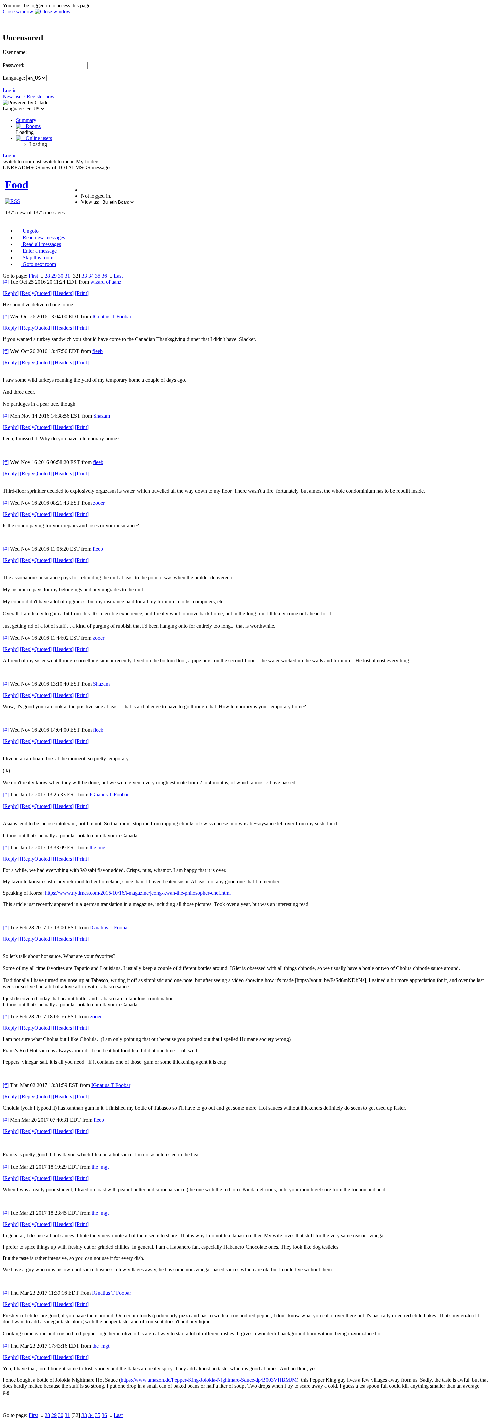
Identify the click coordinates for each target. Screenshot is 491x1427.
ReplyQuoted (36, 293)
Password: (13, 65)
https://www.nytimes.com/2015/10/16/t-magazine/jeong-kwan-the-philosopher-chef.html (138, 893)
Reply (11, 293)
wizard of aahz (105, 282)
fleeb (97, 351)
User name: (15, 52)
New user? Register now (29, 96)
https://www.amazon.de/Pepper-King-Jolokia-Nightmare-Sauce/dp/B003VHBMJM (209, 1380)
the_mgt (98, 847)
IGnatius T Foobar (111, 316)
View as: (90, 202)
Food (16, 185)
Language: (14, 78)
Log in (10, 90)
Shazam (101, 416)
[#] (6, 282)
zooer (99, 503)
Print (82, 293)
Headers (63, 293)
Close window (19, 11)
